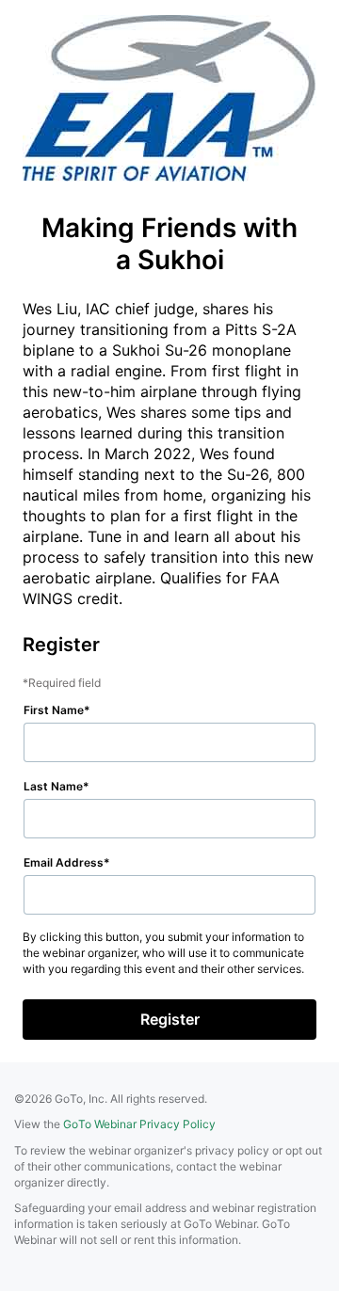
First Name (54, 710)
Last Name (53, 786)
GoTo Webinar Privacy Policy (139, 1124)
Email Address (64, 862)
